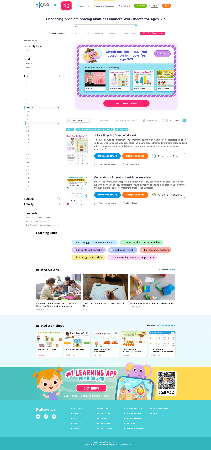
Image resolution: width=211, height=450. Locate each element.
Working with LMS (134, 408)
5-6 (27, 154)
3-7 (27, 123)
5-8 (27, 162)
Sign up (166, 6)
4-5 (27, 135)
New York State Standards (36, 221)
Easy (28, 50)
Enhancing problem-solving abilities (95, 242)
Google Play (105, 413)
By (68, 120)
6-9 (27, 178)
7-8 (27, 182)
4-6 (27, 139)
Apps (75, 413)
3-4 (27, 111)
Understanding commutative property (133, 257)
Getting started (106, 428)
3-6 (27, 119)
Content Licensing (161, 408)
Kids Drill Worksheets (152, 33)
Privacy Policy (111, 442)
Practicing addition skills (89, 257)
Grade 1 (29, 63)
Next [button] (177, 292)
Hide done (174, 120)
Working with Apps (134, 413)
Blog (75, 418)
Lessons (76, 33)
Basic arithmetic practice (89, 249)
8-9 (27, 189)
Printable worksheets (57, 33)
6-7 (27, 170)
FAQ (155, 413)
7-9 (27, 186)
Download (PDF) (107, 156)
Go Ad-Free (140, 6)
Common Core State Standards (38, 217)
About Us (77, 423)
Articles (171, 269)
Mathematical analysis (156, 249)
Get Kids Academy (134, 418)
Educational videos (95, 33)
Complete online (135, 156)
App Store (104, 408)
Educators (84, 6)
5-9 (27, 166)
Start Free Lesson (126, 103)
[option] (67, 292)
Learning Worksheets (165, 325)
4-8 (27, 146)
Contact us (78, 428)
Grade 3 (29, 67)
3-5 (27, 115)
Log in (154, 6)
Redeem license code (135, 428)
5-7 (27, 158)
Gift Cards (125, 6)
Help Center (105, 423)
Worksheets (78, 408)
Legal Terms (99, 442)
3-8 (27, 127)
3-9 (27, 131)
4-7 (27, 143)
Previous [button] (33, 292)
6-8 (27, 174)
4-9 (27, 150)
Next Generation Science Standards (40, 225)
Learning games (129, 33)
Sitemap (103, 418)
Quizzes (112, 33)
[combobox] (80, 121)
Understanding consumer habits (142, 242)
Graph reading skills (124, 249)
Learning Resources (104, 6)
